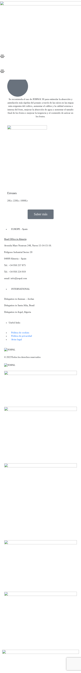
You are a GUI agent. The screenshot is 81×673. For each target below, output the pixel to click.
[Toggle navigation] (2, 56)
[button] (41, 214)
